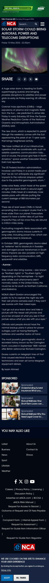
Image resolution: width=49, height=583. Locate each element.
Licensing (37, 489)
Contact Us (32, 450)
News (4, 455)
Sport (4, 461)
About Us (31, 444)
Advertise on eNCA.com (18, 498)
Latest (5, 444)
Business (6, 450)
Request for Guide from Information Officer (24, 529)
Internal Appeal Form (33, 520)
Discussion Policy (23, 494)
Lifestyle (6, 466)
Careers (9, 489)
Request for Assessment (23, 525)
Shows (29, 455)
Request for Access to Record (23, 507)
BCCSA (37, 498)
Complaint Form (11, 520)
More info (6, 570)
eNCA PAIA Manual (23, 502)
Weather (6, 471)
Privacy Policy (23, 489)
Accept (7, 577)
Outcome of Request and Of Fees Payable (23, 511)
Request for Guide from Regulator (24, 538)
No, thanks (21, 577)
